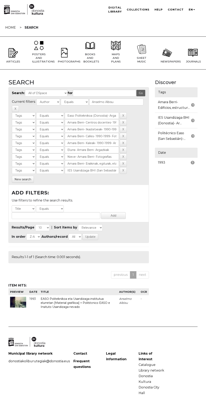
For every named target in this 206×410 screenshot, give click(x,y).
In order (19, 237)
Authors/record (54, 237)
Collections (138, 9)
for (70, 93)
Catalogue (147, 365)
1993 (161, 162)
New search (22, 179)
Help (158, 9)
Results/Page (23, 227)
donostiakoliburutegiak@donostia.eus (39, 361)
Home (10, 27)
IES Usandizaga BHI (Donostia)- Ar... (173, 120)
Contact (176, 9)
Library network (151, 370)
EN (191, 9)
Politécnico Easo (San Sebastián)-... (171, 136)
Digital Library (115, 9)
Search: (18, 93)
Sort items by (65, 227)
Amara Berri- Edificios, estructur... (174, 105)
